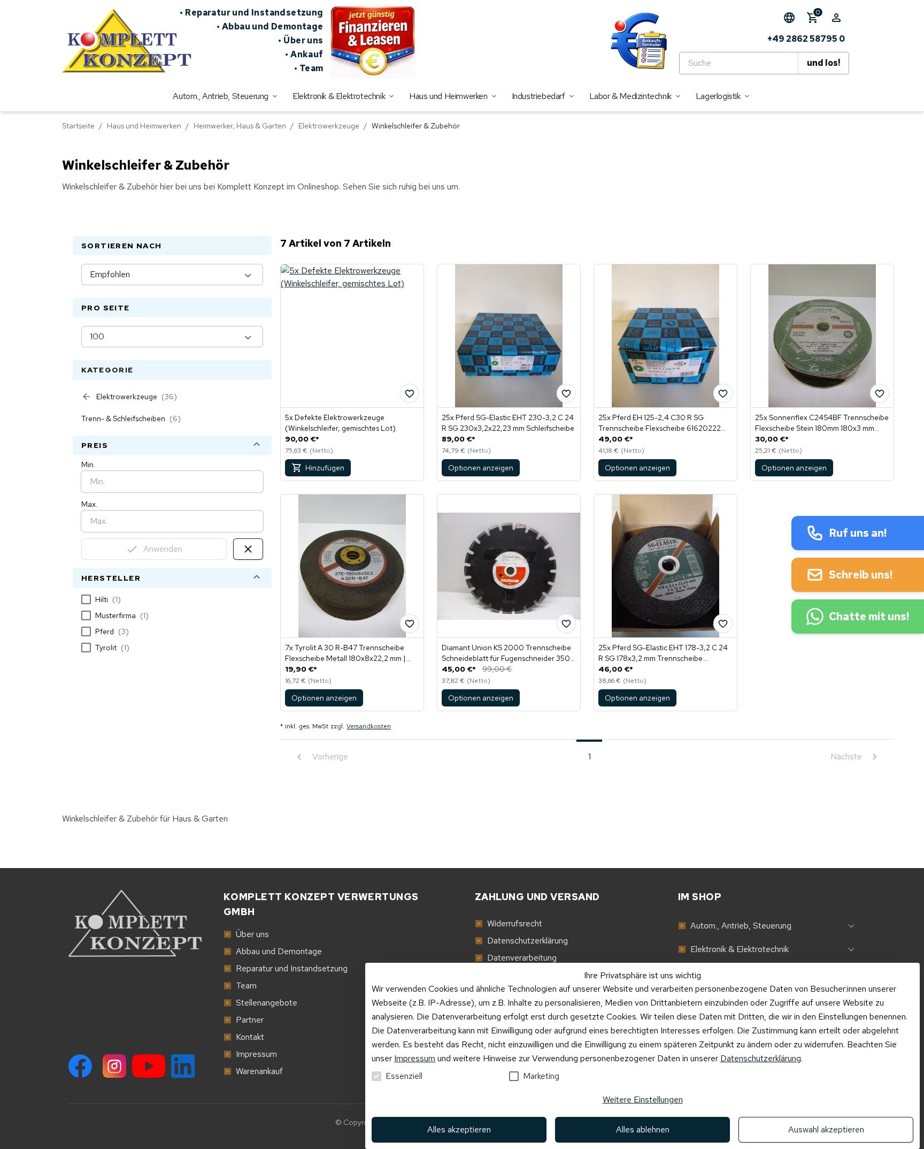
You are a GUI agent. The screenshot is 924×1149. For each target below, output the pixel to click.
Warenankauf (253, 1071)
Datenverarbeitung (516, 957)
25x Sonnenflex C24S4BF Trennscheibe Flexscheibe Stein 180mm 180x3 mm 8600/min (822, 423)
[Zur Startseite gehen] (121, 40)
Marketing (541, 1076)
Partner (244, 1019)
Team (309, 68)
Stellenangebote (260, 1002)
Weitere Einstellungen (643, 1099)
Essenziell (404, 1076)
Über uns (301, 40)
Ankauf (304, 54)
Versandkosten (368, 726)
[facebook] (80, 1066)
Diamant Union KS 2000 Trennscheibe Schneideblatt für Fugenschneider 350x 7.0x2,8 (508, 653)
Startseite (78, 126)
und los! (823, 63)
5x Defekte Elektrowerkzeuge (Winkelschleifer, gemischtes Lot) (340, 423)
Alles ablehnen (642, 1129)
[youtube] (148, 1066)
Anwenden (162, 548)
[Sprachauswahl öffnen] (789, 17)
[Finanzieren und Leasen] (372, 40)
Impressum (250, 1054)
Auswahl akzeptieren (826, 1129)
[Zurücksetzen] (248, 549)
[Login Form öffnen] (836, 17)
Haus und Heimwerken (144, 126)
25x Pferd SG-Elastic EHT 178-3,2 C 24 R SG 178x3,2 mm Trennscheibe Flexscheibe (663, 653)
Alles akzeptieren (459, 1129)
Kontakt (244, 1037)
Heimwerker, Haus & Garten (240, 126)
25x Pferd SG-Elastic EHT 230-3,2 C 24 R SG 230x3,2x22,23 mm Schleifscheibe (508, 423)
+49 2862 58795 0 (806, 38)
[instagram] (114, 1066)
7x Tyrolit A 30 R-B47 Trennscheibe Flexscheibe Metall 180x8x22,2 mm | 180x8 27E (345, 653)
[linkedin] (183, 1066)
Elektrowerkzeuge (328, 126)
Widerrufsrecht (508, 923)
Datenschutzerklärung (521, 940)
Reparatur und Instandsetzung (252, 12)
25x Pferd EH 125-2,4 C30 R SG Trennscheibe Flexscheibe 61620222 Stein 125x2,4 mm (659, 423)
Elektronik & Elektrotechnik (733, 949)
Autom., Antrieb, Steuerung (734, 925)
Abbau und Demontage (270, 26)
